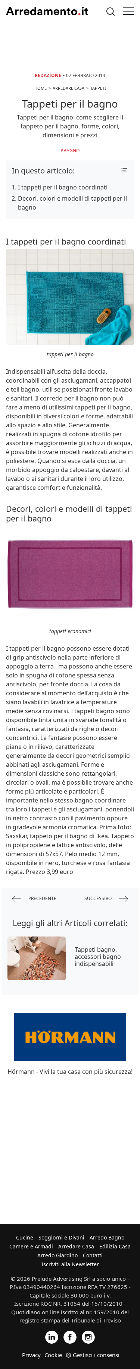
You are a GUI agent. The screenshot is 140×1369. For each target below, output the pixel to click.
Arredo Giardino (57, 1255)
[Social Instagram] (88, 1336)
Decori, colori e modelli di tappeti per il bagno (72, 202)
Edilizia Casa (115, 1246)
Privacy (31, 1355)
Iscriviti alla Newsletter (70, 1264)
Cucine (24, 1237)
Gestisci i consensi (96, 1355)
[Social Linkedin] (51, 1336)
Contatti (93, 1255)
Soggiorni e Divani (61, 1237)
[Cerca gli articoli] (110, 11)
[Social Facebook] (70, 1336)
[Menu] (128, 11)
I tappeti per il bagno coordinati (63, 187)
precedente (41, 898)
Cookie (53, 1355)
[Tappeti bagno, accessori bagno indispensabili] (36, 958)
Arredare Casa (76, 1246)
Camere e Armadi (31, 1246)
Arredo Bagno (107, 1237)
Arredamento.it (47, 11)
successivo (98, 898)
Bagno (71, 150)
